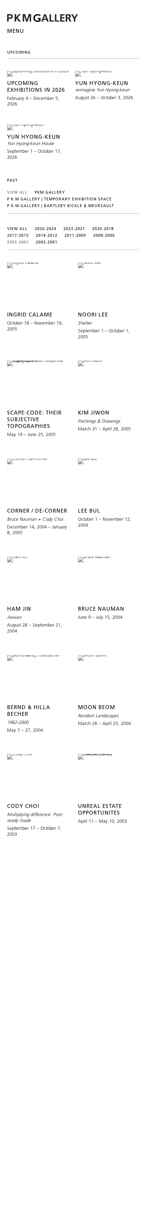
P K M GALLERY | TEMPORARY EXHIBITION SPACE (59, 199)
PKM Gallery (50, 192)
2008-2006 (104, 235)
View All (17, 192)
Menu (15, 31)
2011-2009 (75, 235)
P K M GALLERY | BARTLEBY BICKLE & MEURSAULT (60, 205)
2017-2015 (18, 235)
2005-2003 (18, 242)
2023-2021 (74, 228)
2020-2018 (103, 228)
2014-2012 (46, 235)
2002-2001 (46, 242)
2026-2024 (45, 228)
